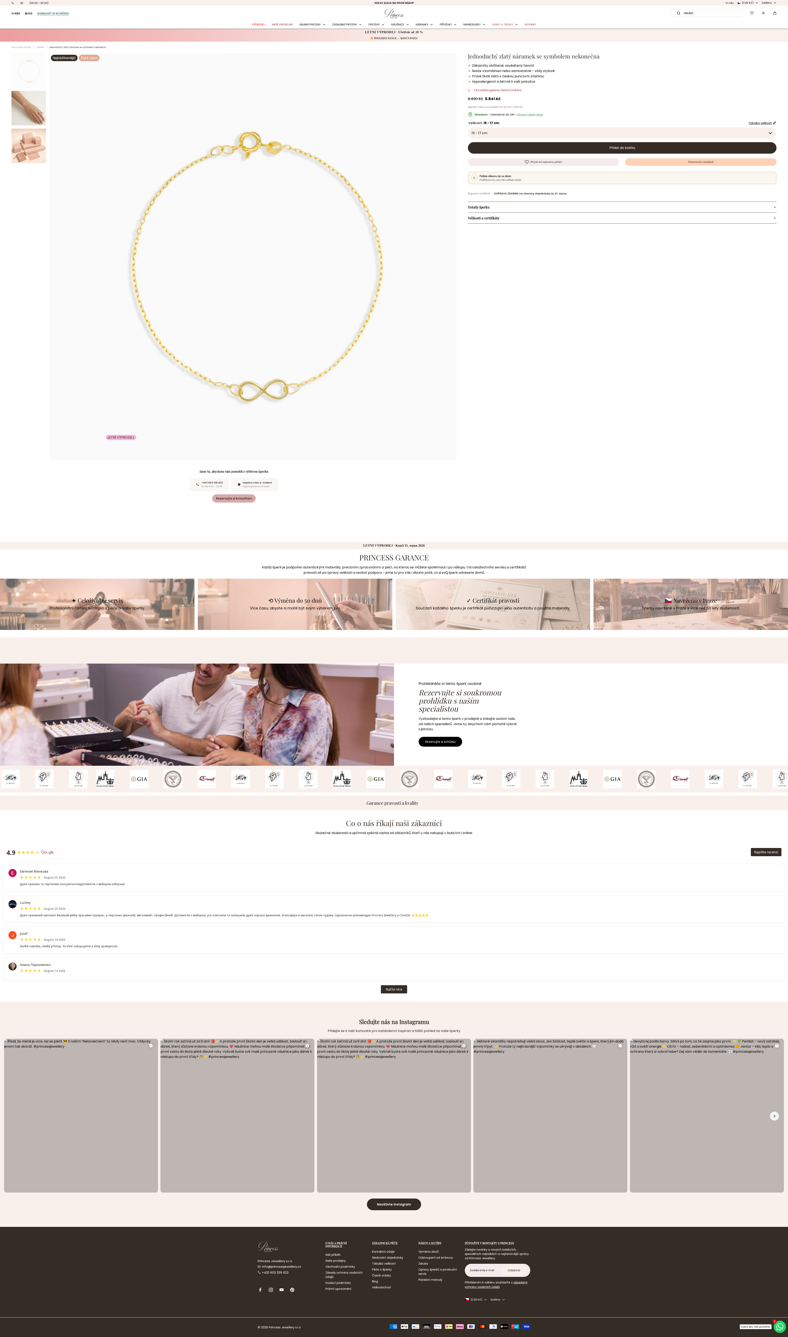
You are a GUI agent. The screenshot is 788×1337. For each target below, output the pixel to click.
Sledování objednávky (387, 1258)
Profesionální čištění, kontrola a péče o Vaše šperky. (97, 608)
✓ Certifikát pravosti (492, 600)
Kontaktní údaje (383, 1252)
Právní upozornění (338, 1289)
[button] (775, 13)
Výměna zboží (428, 1252)
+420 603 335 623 (275, 1272)
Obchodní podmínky (340, 1267)
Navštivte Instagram (394, 1204)
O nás (730, 3)
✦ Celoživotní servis (97, 600)
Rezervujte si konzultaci (234, 498)
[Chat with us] (780, 1326)
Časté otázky (381, 1275)
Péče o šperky (382, 1269)
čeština (767, 3)
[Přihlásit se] (763, 13)
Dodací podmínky (338, 1283)
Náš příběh (333, 1255)
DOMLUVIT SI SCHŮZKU (53, 13)
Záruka (423, 1264)
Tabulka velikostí (384, 1264)
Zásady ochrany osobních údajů (344, 1275)
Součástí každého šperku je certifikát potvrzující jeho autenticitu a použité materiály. (493, 608)
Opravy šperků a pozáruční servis (437, 1271)
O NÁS (15, 13)
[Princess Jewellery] (394, 13)
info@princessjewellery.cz (281, 1266)
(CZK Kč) (748, 3)
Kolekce (40, 47)
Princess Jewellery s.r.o (285, 1327)
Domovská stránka (21, 47)
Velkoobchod (381, 1287)
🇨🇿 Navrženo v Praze (691, 600)
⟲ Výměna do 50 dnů (295, 600)
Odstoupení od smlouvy (435, 1258)
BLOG (28, 13)
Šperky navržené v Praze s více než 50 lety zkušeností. (691, 608)
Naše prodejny (335, 1261)
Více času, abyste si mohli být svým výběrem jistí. (295, 608)
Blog (375, 1281)
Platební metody (430, 1280)
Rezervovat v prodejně (701, 162)
